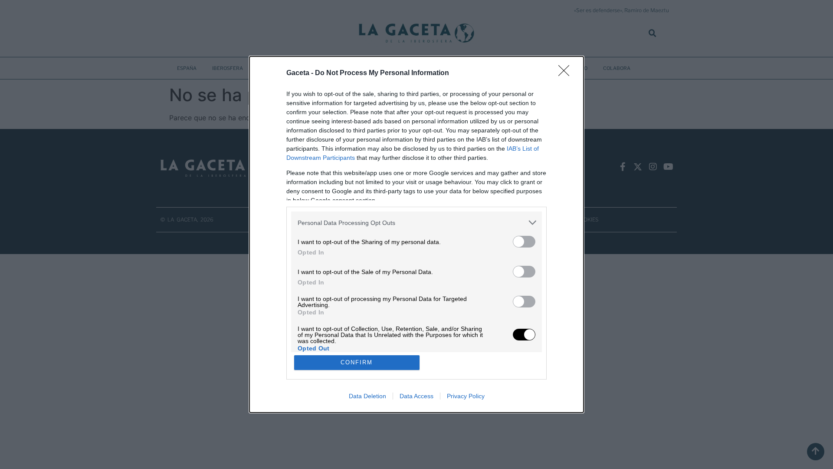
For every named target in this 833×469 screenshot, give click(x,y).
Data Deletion (367, 396)
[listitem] (416, 222)
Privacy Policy (466, 396)
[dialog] (416, 234)
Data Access (416, 396)
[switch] (524, 242)
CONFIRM (357, 362)
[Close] (566, 73)
